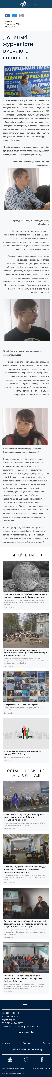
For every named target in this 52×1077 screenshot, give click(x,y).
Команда (26, 1043)
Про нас (46, 1043)
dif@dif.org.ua (8, 1020)
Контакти (6, 1043)
